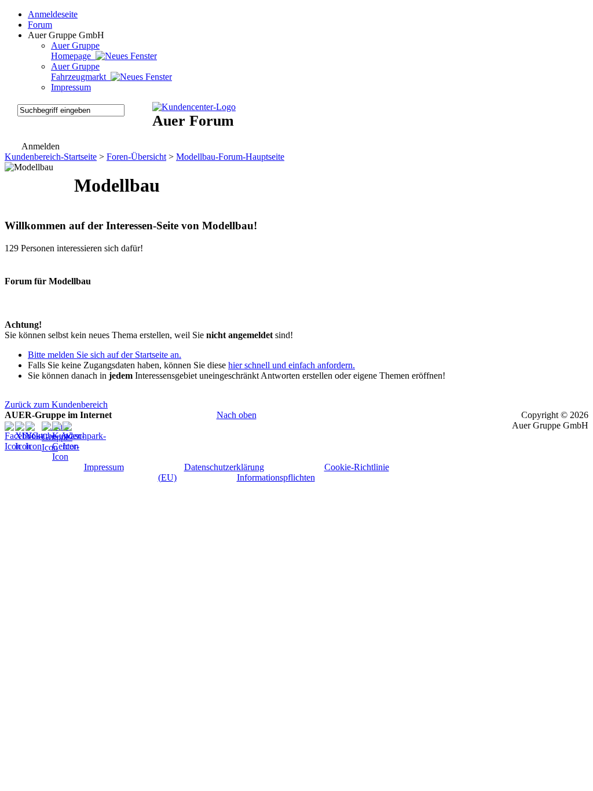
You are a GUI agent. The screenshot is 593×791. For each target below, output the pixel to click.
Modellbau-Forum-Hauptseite (230, 157)
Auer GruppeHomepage (75, 51)
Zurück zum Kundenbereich (56, 404)
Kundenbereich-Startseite (51, 157)
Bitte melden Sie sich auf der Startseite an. (104, 355)
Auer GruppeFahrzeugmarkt (81, 71)
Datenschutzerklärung (224, 467)
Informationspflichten (276, 477)
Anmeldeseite (53, 14)
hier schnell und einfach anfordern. (291, 365)
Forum (40, 25)
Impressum (71, 87)
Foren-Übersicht (136, 157)
